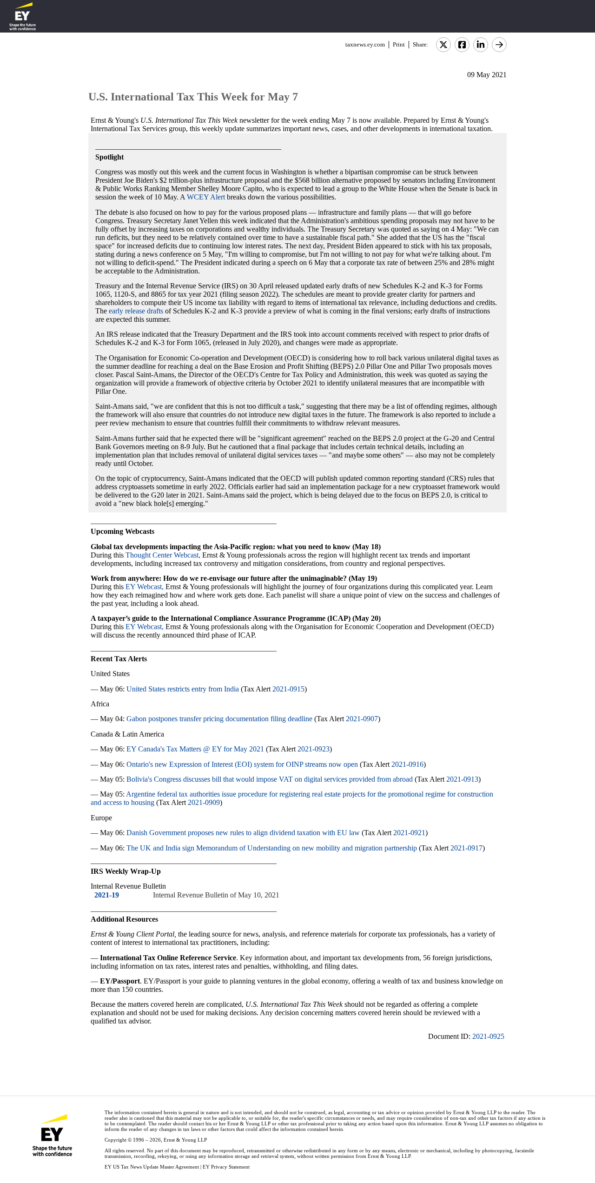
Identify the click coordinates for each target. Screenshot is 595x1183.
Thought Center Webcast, (163, 555)
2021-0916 (407, 764)
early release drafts (136, 311)
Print (399, 44)
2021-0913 (462, 779)
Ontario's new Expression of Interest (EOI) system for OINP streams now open (242, 764)
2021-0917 (466, 848)
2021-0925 (488, 1036)
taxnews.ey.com (365, 44)
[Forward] (499, 44)
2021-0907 (362, 719)
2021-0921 (409, 833)
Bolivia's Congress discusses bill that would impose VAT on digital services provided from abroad (269, 779)
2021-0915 (288, 689)
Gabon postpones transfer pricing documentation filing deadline (219, 719)
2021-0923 (314, 749)
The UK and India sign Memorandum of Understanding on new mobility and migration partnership (271, 848)
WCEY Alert (206, 197)
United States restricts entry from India (182, 689)
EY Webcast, (145, 587)
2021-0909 (204, 802)
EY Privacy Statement (226, 1167)
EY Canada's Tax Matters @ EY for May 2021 (195, 749)
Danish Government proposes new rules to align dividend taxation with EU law (243, 833)
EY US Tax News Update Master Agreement (152, 1167)
